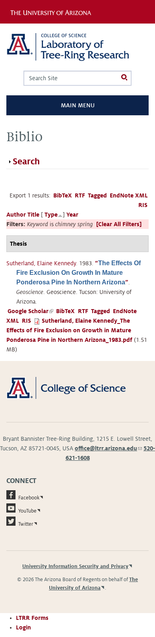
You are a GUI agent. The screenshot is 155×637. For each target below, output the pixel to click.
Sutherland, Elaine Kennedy (41, 263)
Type (51, 214)
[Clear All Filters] (118, 224)
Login (23, 627)
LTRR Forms (32, 618)
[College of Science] (77, 387)
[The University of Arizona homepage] (52, 12)
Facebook (28, 498)
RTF (80, 195)
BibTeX (62, 195)
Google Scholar (30, 311)
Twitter (25, 524)
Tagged (97, 195)
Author (16, 214)
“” (78, 273)
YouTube (27, 511)
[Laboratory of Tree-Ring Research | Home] (77, 47)
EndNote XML (129, 195)
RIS (142, 205)
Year (72, 214)
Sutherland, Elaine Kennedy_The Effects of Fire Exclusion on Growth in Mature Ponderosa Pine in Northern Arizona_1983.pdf (69, 330)
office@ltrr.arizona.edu (108, 448)
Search (26, 161)
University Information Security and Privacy (75, 566)
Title (33, 214)
